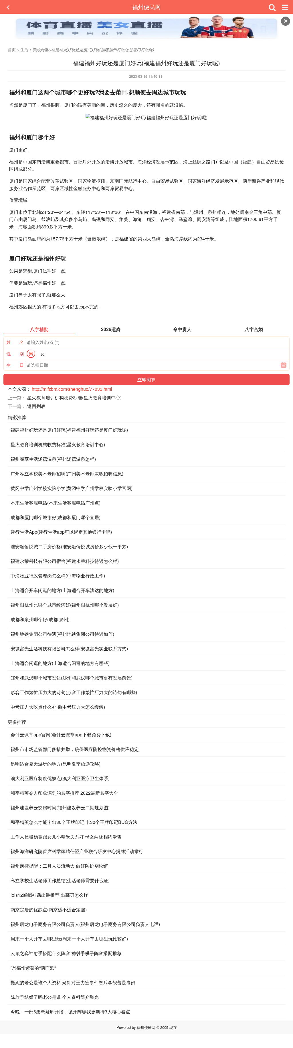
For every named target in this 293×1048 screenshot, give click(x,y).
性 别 (15, 353)
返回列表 (36, 406)
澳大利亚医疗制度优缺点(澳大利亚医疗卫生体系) (60, 778)
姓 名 (15, 342)
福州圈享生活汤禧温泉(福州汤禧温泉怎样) (53, 459)
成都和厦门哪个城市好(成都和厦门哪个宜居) (55, 517)
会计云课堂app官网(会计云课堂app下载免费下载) (61, 734)
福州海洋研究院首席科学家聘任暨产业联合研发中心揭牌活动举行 (77, 851)
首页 (12, 49)
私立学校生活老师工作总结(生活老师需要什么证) (60, 880)
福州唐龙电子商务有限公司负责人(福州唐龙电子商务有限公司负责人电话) (85, 924)
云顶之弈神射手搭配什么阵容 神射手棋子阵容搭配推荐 (66, 953)
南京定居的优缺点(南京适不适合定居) (49, 909)
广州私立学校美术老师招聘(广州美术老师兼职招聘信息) (67, 473)
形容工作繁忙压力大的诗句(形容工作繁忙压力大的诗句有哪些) (74, 692)
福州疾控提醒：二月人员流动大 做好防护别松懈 (59, 865)
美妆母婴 (41, 49)
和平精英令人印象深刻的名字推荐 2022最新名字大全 (64, 793)
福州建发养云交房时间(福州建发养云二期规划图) (60, 807)
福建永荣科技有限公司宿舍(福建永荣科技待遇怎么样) (65, 561)
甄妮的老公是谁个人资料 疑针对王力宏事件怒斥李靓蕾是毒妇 (73, 982)
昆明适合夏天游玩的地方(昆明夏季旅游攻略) (55, 763)
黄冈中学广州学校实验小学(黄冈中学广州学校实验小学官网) (71, 488)
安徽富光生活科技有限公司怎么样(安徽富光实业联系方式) (69, 648)
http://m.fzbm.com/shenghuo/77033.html (72, 389)
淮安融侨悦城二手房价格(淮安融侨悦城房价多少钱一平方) (69, 546)
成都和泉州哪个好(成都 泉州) (40, 619)
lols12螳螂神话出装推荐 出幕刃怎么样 (49, 895)
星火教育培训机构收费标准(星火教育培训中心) (74, 397)
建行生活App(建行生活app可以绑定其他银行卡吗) (61, 532)
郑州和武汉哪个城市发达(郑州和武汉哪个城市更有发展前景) (71, 677)
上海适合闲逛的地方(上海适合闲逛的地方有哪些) (60, 663)
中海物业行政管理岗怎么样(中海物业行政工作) (58, 575)
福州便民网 (146, 7)
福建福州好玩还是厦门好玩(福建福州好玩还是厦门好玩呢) (69, 430)
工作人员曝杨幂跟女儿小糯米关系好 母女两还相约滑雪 (66, 836)
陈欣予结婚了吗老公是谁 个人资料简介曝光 (55, 997)
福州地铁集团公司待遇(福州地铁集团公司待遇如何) (62, 634)
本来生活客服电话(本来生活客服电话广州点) (55, 502)
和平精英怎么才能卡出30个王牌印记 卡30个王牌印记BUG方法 (74, 822)
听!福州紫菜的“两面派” (33, 968)
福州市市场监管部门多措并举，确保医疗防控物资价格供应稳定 (75, 749)
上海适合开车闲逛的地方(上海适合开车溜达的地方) (62, 590)
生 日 (15, 365)
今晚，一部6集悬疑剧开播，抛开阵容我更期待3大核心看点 (70, 1011)
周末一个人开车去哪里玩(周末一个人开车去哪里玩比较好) (69, 938)
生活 (24, 49)
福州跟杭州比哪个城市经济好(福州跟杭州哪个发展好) (65, 604)
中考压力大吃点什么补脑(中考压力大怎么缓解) (58, 707)
